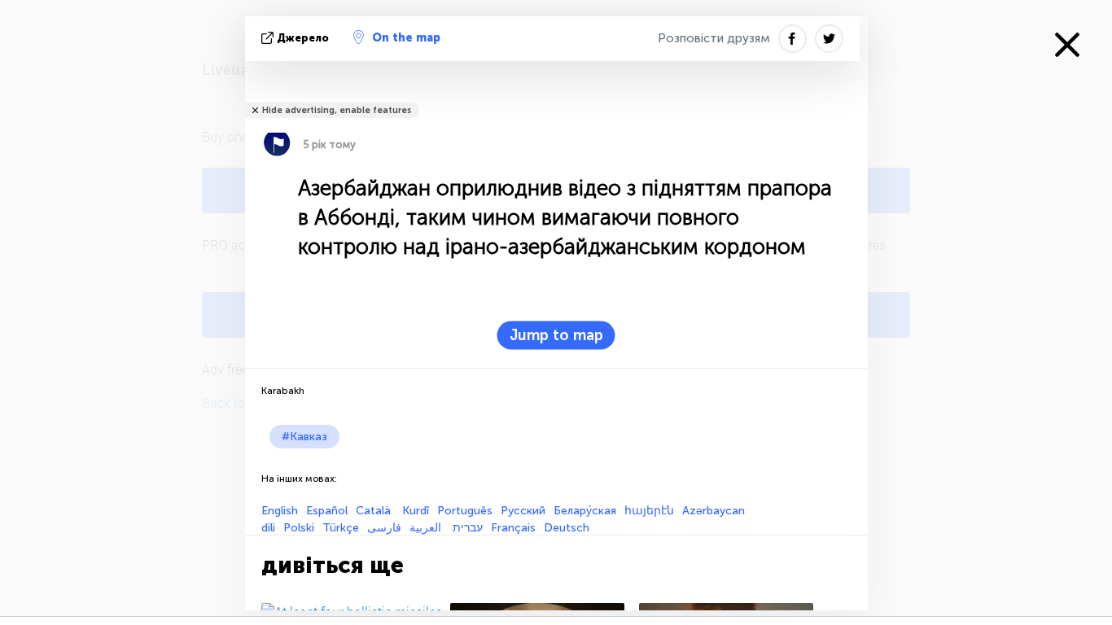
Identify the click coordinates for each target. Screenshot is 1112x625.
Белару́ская (585, 511)
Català (375, 511)
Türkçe (340, 528)
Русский (523, 511)
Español (327, 511)
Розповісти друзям (714, 38)
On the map (406, 38)
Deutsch (566, 528)
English (279, 511)
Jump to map (556, 335)
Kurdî (415, 511)
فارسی (384, 528)
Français (513, 528)
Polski (298, 528)
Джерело (303, 38)
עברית (468, 528)
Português (465, 511)
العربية (426, 528)
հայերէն (649, 511)
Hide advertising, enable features (336, 110)
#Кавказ (304, 437)
